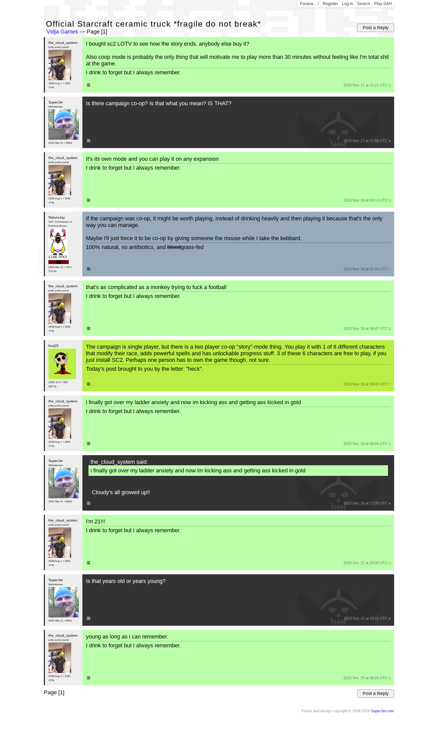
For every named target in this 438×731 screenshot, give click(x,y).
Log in (347, 4)
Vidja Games (62, 31)
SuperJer (55, 102)
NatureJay (56, 217)
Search (363, 4)
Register (330, 4)
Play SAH (383, 4)
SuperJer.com (382, 711)
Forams (307, 4)
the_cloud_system (63, 43)
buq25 (53, 346)
